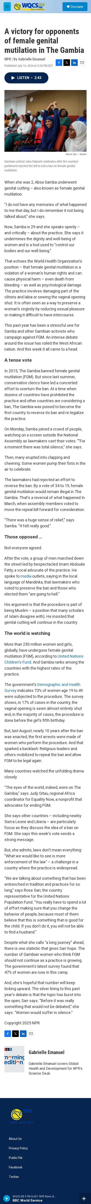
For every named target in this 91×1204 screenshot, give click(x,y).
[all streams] (85, 1198)
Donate (77, 7)
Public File (16, 1158)
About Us (15, 1139)
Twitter (14, 1177)
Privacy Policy (18, 1148)
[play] (6, 1198)
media (26, 576)
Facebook (15, 1167)
